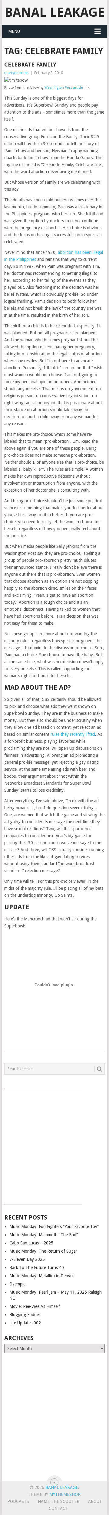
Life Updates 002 (25, 1322)
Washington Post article (64, 88)
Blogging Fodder (24, 1314)
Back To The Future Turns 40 (36, 1267)
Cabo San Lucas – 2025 (31, 1242)
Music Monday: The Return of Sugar (43, 1251)
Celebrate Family (30, 64)
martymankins (16, 72)
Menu (14, 31)
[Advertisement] (54, 1144)
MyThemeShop (64, 1494)
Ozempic (17, 1283)
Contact (58, 1508)
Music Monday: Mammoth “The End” (43, 1234)
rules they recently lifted (73, 734)
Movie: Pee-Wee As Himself (34, 1306)
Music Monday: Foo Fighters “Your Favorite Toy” (54, 1226)
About (95, 1501)
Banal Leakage (55, 12)
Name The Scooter (58, 1501)
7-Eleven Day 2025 (27, 1259)
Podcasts (18, 1501)
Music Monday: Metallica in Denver (41, 1275)
